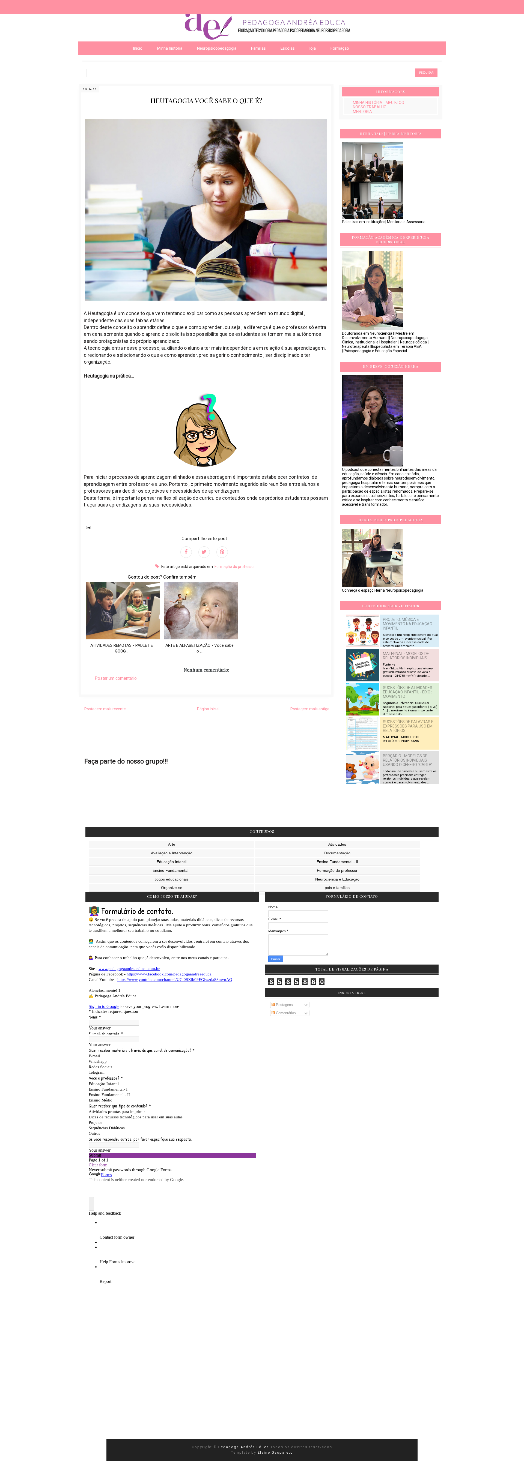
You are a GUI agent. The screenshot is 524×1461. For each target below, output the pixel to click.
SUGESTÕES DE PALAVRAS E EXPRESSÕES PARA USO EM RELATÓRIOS (408, 726)
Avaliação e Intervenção (171, 853)
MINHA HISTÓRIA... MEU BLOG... (379, 102)
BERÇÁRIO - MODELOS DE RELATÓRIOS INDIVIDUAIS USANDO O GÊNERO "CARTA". (408, 760)
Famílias (258, 48)
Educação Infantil (171, 862)
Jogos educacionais (171, 879)
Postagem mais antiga (309, 709)
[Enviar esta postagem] (87, 526)
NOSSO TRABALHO (369, 107)
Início (137, 48)
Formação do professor (235, 566)
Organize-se (171, 887)
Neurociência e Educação (337, 879)
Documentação (337, 853)
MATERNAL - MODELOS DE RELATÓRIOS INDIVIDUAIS (406, 655)
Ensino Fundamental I (171, 870)
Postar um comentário (116, 678)
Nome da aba (39, 5)
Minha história (169, 48)
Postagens (284, 1005)
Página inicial (208, 709)
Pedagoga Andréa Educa (244, 1447)
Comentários (285, 1013)
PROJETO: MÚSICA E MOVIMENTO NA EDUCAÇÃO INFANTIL (407, 623)
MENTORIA (362, 111)
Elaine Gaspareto (275, 1452)
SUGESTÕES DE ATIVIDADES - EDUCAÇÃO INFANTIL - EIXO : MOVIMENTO (408, 692)
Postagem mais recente (105, 709)
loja (312, 48)
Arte (171, 844)
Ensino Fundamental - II (337, 862)
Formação (340, 48)
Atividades (337, 844)
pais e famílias (337, 887)
